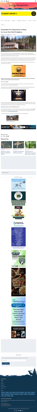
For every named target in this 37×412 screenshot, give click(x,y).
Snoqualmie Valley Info (31, 394)
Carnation (7, 392)
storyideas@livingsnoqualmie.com (6, 404)
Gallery (2, 24)
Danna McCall (10, 34)
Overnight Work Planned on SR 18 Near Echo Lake (18, 152)
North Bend (33, 392)
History (26, 392)
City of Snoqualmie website (13, 111)
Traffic (30, 20)
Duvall (11, 392)
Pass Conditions (7, 394)
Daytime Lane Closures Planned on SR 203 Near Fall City (6, 153)
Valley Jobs (2, 385)
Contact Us (2, 388)
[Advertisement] (18, 162)
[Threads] (2, 136)
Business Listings (3, 386)
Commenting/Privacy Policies (24, 408)
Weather (2, 380)
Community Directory (21, 20)
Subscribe (5, 363)
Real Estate (11, 394)
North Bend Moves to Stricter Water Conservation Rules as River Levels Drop (30, 153)
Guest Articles (22, 392)
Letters (29, 392)
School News (21, 394)
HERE (34, 109)
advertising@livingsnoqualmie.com (6, 405)
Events (34, 20)
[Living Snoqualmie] (18, 5)
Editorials (14, 392)
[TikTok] (6, 136)
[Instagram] (5, 136)
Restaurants (16, 394)
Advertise (2, 383)
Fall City (18, 392)
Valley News (7, 20)
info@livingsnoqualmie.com (5, 403)
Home (2, 20)
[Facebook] (3, 136)
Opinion (13, 20)
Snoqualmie (14, 34)
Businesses (3, 392)
